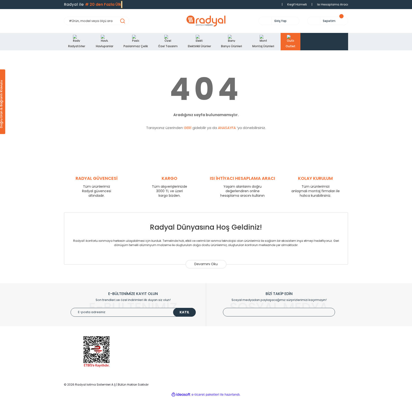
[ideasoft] (181, 394)
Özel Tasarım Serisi (151, 363)
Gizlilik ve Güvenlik (296, 348)
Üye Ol (215, 341)
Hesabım (217, 348)
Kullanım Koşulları (296, 341)
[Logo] (206, 21)
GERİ (187, 127)
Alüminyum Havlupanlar (155, 348)
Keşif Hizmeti (297, 4)
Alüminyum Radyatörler (155, 341)
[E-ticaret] (205, 395)
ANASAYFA (227, 127)
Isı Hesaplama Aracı (332, 4)
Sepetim (216, 356)
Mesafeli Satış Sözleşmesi (303, 363)
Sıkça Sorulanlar (222, 370)
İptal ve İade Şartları (298, 356)
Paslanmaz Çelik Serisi (154, 356)
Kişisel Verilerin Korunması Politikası (310, 370)
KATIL (184, 312)
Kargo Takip (219, 363)
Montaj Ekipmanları (151, 370)
